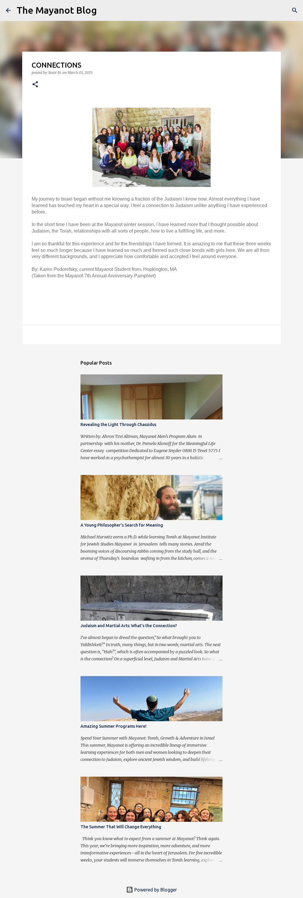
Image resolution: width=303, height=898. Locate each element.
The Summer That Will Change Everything (120, 826)
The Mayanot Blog (57, 10)
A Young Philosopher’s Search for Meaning (121, 525)
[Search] (105, 10)
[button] (35, 85)
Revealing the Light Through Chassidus (118, 424)
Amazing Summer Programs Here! (113, 726)
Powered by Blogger (155, 889)
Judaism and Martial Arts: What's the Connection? (128, 625)
